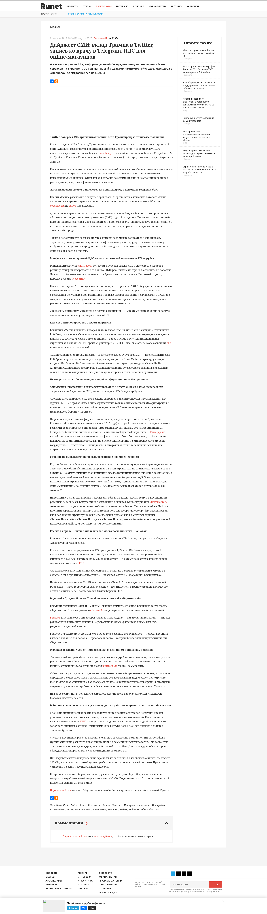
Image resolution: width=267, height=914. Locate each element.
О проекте (193, 6)
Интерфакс (157, 432)
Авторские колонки (58, 888)
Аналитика (85, 880)
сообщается (57, 205)
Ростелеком (99, 809)
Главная (55, 26)
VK (83, 908)
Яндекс (123, 809)
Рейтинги (176, 6)
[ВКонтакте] (52, 81)
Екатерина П (100, 38)
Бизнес (83, 805)
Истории (83, 884)
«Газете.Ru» (97, 610)
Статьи (87, 6)
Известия (117, 805)
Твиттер (113, 809)
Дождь (106, 805)
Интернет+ (144, 805)
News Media (62, 805)
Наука (70, 809)
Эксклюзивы (104, 6)
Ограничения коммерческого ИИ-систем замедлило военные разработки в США (199, 169)
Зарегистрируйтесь (75, 836)
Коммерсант (57, 809)
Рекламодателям (110, 880)
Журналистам (157, 6)
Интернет (130, 805)
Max (92, 908)
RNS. (82, 563)
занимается (84, 265)
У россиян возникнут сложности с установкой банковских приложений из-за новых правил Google (198, 103)
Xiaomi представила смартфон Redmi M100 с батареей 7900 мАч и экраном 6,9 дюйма (199, 69)
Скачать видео (109, 892)
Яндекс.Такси (154, 809)
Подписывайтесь (61, 790)
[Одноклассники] (56, 81)
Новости (72, 6)
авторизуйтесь (103, 836)
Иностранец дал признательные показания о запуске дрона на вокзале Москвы (197, 135)
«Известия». (78, 278)
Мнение (82, 872)
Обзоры (83, 888)
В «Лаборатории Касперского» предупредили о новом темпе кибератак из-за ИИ (199, 85)
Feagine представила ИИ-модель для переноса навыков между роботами (199, 153)
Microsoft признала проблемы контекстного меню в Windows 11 (199, 53)
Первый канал (83, 809)
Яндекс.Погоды (137, 809)
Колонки (138, 6)
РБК (168, 343)
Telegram (73, 908)
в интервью (109, 666)
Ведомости (94, 805)
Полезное (105, 888)
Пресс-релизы (108, 884)
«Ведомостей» (158, 502)
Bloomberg (104, 153)
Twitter (74, 805)
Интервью (122, 6)
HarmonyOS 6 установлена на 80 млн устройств (198, 119)
